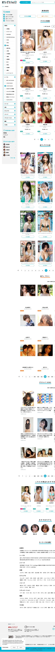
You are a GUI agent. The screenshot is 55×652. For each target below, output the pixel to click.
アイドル (33, 598)
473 (48, 476)
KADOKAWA (9, 34)
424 (52, 376)
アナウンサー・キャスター (47, 600)
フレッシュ (31, 580)
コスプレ (24, 572)
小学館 (8, 50)
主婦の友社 (8, 48)
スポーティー (41, 580)
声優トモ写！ (23, 567)
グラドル (24, 598)
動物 (50, 607)
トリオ (29, 593)
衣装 (5, 107)
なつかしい (48, 585)
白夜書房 (8, 67)
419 (34, 376)
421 (41, 376)
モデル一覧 (12, 157)
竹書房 (8, 56)
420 (38, 376)
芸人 (42, 602)
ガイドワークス (9, 31)
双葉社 (8, 70)
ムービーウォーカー (10, 73)
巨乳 (33, 578)
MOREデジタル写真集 (10, 88)
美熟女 (39, 585)
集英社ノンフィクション (11, 96)
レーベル (6, 77)
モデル (47, 598)
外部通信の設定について (42, 644)
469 (34, 476)
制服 (31, 572)
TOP (3, 6)
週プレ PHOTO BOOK (10, 80)
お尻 (40, 578)
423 (48, 376)
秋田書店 (8, 28)
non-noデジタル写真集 (10, 91)
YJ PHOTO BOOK (9, 83)
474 (52, 476)
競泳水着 (38, 572)
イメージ (6, 114)
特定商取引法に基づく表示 (30, 644)
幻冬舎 (8, 42)
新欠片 (8, 62)
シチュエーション (8, 117)
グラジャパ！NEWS (10, 20)
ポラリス (28, 567)
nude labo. (33, 567)
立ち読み (28, 62)
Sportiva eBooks (9, 99)
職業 (5, 121)
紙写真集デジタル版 (24, 565)
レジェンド (34, 602)
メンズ (43, 607)
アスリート (49, 602)
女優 (41, 598)
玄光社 (8, 39)
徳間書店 (8, 59)
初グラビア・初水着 (33, 607)
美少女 (23, 585)
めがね (46, 572)
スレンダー (25, 578)
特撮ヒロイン (24, 602)
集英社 (8, 45)
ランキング (5, 135)
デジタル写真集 (9, 14)
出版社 (5, 25)
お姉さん (31, 585)
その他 (5, 124)
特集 (4, 137)
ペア (22, 593)
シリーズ (6, 103)
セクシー (24, 587)
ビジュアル (6, 110)
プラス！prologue (33, 565)
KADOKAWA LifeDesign (11, 37)
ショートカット (49, 578)
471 (41, 476)
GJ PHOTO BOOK (10, 85)
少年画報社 (8, 53)
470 (38, 476)
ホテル (44, 593)
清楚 (32, 587)
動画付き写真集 (41, 565)
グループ (36, 593)
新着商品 (5, 133)
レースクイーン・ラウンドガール (29, 600)
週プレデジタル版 (9, 16)
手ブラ (23, 607)
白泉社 (8, 64)
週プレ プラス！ (9, 18)
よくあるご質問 (51, 644)
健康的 (23, 580)
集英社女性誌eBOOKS (10, 94)
